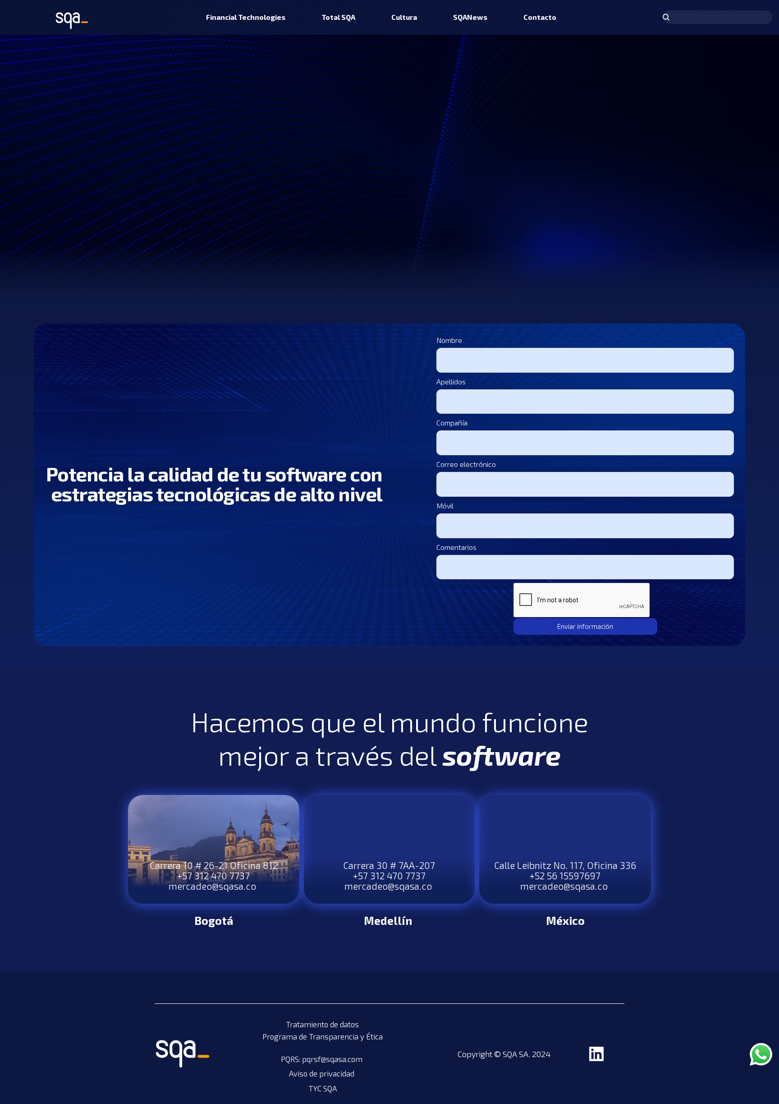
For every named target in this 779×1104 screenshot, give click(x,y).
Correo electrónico (466, 464)
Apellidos (451, 381)
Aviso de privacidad (322, 1073)
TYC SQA (322, 1088)
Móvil (445, 505)
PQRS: (291, 1058)
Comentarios (456, 547)
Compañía (451, 422)
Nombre (449, 340)
